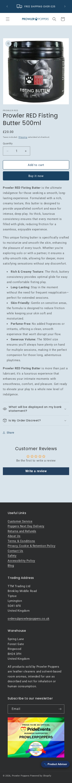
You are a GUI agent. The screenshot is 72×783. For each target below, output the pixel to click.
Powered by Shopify (40, 776)
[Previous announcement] (7, 6)
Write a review (36, 471)
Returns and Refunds (22, 531)
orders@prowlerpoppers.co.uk (28, 618)
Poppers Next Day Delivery (26, 526)
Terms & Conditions (21, 541)
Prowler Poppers (21, 776)
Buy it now (36, 176)
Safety (12, 555)
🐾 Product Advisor (55, 764)
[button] (7, 19)
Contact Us (15, 551)
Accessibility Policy (21, 560)
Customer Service (20, 521)
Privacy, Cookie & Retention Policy (31, 546)
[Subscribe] (60, 709)
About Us (14, 536)
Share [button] (10, 432)
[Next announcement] (65, 6)
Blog (11, 565)
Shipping (22, 137)
